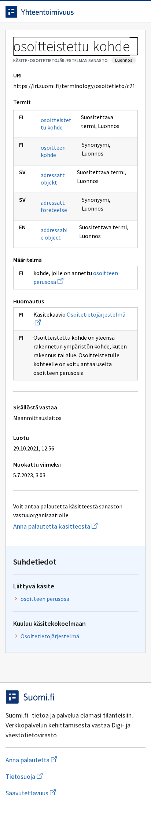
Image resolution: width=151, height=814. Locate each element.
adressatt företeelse (54, 206)
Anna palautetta (60, 760)
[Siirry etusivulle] (60, 12)
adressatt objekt (53, 178)
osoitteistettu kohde (56, 123)
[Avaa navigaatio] (138, 11)
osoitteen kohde (53, 151)
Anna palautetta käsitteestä (75, 526)
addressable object (54, 233)
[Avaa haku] (123, 11)
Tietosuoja (59, 776)
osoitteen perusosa (45, 598)
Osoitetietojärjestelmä (50, 636)
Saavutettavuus (72, 793)
